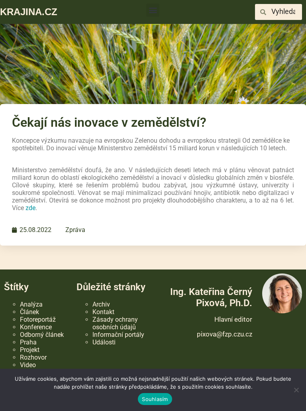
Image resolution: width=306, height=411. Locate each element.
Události (104, 342)
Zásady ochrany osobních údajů (115, 323)
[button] (152, 10)
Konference (36, 327)
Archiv (101, 304)
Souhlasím (155, 399)
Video (28, 365)
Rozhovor (33, 357)
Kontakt (103, 312)
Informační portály (118, 334)
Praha (28, 342)
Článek (29, 312)
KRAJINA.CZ (28, 11)
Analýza (31, 304)
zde (30, 208)
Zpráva (75, 230)
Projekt (29, 350)
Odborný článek (42, 334)
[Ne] (296, 390)
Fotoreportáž (38, 319)
